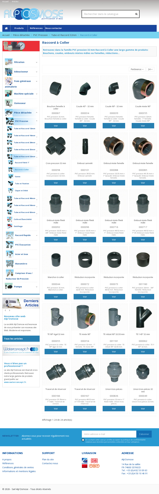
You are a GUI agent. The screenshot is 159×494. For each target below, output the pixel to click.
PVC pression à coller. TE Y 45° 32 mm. (143, 345)
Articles (15, 1)
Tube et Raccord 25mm (24, 149)
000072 (85, 284)
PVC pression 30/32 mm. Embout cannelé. (85, 174)
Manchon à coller (56, 277)
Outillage (18, 226)
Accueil (5, 1)
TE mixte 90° (85, 334)
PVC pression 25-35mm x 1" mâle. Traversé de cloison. (55, 401)
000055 (56, 340)
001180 (143, 284)
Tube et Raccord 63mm (24, 212)
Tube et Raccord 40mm (24, 198)
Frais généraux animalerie (18, 84)
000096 (85, 227)
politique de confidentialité (134, 440)
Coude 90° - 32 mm (114, 106)
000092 (56, 227)
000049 (143, 395)
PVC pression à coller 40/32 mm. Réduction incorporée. (114, 289)
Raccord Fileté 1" (22, 163)
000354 (85, 340)
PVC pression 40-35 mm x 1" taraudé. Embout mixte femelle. (143, 175)
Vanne (17, 176)
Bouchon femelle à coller (56, 107)
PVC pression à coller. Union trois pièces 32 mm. (143, 400)
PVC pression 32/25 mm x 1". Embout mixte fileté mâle (84, 232)
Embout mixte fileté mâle (56, 221)
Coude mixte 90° (143, 106)
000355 (143, 113)
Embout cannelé (85, 163)
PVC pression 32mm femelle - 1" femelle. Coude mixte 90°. (143, 118)
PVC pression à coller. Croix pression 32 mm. (55, 174)
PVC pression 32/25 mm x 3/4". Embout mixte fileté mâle (55, 232)
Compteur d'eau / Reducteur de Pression (19, 276)
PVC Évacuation (23, 244)
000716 (114, 227)
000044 (56, 284)
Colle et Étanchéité (23, 219)
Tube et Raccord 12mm (24, 128)
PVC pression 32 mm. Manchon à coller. (56, 288)
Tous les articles (13, 338)
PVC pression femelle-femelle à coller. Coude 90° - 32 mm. (114, 118)
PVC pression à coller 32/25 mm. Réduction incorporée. (85, 289)
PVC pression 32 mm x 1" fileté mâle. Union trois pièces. (114, 401)
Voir (56, 125)
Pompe (18, 286)
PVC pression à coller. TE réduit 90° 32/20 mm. (114, 345)
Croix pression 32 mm (56, 163)
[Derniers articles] (21, 305)
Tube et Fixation (22, 183)
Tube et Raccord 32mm (24, 156)
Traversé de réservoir (55, 389)
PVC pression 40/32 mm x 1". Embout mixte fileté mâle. (114, 232)
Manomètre (21, 263)
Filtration (19, 62)
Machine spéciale (24, 93)
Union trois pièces (113, 389)
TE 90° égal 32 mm (56, 334)
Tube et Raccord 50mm (24, 205)
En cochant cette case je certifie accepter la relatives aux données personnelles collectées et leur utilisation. (115, 441)
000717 (143, 227)
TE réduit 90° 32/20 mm (114, 334)
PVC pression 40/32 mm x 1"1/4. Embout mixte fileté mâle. (143, 232)
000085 (143, 169)
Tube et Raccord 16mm (24, 135)
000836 (114, 395)
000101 (85, 169)
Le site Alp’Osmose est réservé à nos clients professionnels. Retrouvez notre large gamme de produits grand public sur (20, 376)
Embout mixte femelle (114, 163)
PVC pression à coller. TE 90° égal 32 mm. (55, 345)
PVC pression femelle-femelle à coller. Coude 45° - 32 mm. (85, 118)
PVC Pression (21, 121)
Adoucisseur (21, 71)
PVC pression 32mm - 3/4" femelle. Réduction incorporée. (143, 289)
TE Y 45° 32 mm (143, 334)
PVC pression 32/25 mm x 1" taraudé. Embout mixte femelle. (114, 175)
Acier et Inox (21, 254)
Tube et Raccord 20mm (24, 142)
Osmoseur (20, 103)
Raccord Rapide (23, 235)
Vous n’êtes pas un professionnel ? (15, 364)
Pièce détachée (27, 53)
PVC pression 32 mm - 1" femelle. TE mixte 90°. (85, 345)
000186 (56, 395)
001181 (114, 340)
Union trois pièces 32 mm (143, 390)
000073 (114, 284)
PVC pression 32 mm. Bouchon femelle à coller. (56, 117)
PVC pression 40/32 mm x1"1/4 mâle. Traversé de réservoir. (85, 401)
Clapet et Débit (21, 190)
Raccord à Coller (22, 170)
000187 (85, 395)
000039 (114, 113)
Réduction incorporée (85, 277)
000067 (56, 113)
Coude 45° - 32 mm (85, 106)
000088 (114, 169)
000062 (143, 340)
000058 (56, 169)
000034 (85, 113)
